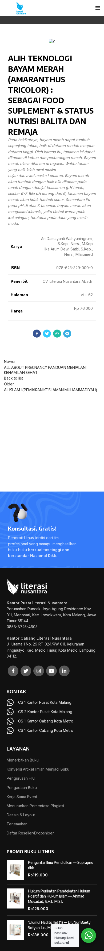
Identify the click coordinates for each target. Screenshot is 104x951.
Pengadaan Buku (22, 787)
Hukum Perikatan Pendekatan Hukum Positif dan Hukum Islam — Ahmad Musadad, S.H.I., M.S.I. (59, 896)
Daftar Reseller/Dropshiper (30, 833)
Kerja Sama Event (22, 796)
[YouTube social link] (51, 671)
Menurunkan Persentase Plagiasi (35, 805)
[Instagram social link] (38, 671)
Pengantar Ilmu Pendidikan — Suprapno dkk (60, 865)
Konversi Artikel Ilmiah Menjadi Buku (38, 769)
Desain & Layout (21, 815)
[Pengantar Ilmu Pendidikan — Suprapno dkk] (15, 870)
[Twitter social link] (47, 334)
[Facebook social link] (37, 334)
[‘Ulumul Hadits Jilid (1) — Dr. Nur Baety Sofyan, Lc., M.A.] (15, 930)
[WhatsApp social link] (57, 334)
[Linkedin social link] (64, 671)
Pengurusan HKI (21, 778)
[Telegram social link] (67, 334)
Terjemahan (17, 824)
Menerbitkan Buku (23, 760)
